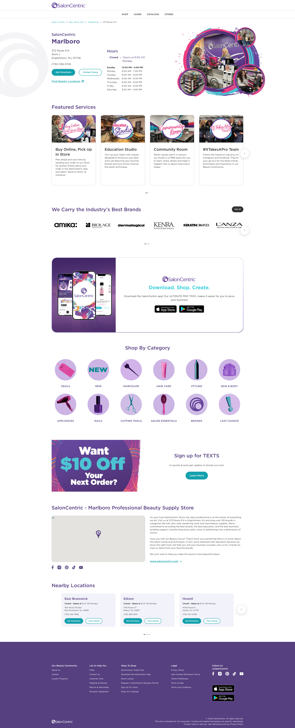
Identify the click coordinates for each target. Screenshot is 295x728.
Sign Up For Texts (129, 687)
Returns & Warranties (99, 687)
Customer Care (96, 678)
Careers (55, 674)
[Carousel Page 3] (148, 243)
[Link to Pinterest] (67, 568)
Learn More (197, 475)
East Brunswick (76, 599)
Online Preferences (179, 678)
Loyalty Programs (60, 678)
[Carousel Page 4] (149, 634)
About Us (56, 670)
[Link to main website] (69, 5)
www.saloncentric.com (164, 561)
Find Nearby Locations (66, 81)
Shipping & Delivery (98, 683)
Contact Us (94, 674)
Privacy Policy (177, 670)
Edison (129, 599)
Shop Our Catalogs (130, 691)
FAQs (91, 670)
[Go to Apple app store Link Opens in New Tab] (166, 309)
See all (238, 209)
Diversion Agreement (99, 691)
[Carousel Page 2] (147, 243)
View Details (94, 621)
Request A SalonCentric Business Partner (140, 683)
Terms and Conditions (181, 687)
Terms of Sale (177, 683)
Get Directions (63, 72)
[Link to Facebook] (53, 568)
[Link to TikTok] (73, 568)
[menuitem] (125, 14)
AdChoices (217, 724)
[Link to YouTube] (81, 568)
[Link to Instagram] (59, 568)
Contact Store (90, 72)
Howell (188, 599)
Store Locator (127, 678)
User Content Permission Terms (185, 674)
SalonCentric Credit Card (132, 670)
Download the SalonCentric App (136, 674)
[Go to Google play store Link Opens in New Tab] (191, 309)
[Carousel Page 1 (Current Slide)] (146, 192)
